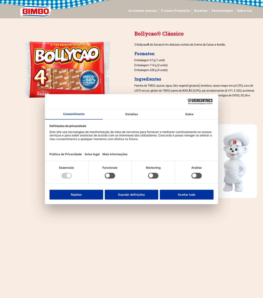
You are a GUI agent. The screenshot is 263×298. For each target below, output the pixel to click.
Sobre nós (244, 10)
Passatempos (222, 10)
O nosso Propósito (175, 10)
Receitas (201, 10)
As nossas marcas (142, 10)
